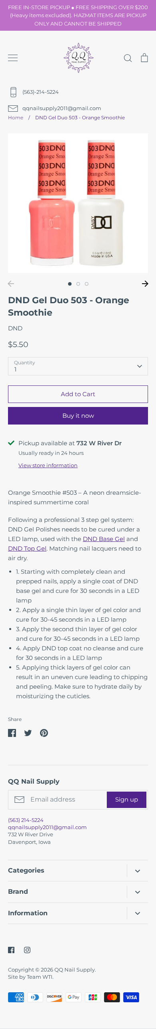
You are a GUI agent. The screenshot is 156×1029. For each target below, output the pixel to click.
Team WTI (39, 977)
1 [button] (70, 284)
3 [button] (86, 284)
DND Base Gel (104, 539)
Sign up (126, 799)
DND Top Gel (27, 548)
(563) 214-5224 (26, 820)
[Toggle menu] (13, 57)
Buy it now (78, 415)
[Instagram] (27, 950)
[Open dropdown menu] (137, 870)
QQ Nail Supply (74, 969)
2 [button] (78, 284)
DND (15, 328)
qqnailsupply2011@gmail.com (47, 827)
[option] (78, 203)
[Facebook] (11, 950)
